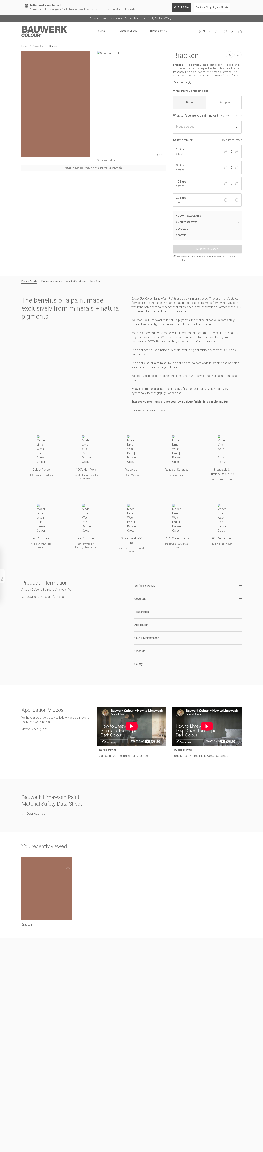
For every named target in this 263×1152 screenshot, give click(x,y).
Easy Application (41, 538)
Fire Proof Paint (86, 538)
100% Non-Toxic (86, 469)
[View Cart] (240, 31)
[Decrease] (225, 151)
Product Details (29, 281)
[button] (188, 585)
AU (204, 31)
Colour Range (41, 469)
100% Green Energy (176, 538)
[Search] (216, 31)
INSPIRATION (158, 31)
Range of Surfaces (176, 469)
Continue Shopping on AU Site (212, 7)
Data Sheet (95, 281)
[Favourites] (225, 31)
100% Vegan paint (222, 538)
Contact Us (130, 18)
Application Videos (76, 281)
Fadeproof (131, 469)
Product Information (51, 281)
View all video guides (34, 729)
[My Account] (232, 31)
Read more (180, 82)
